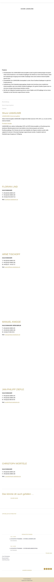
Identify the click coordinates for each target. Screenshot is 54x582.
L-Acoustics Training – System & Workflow (23, 538)
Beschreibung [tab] (5, 101)
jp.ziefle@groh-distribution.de (12, 402)
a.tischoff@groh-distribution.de (12, 267)
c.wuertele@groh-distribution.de (13, 476)
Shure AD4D (14, 498)
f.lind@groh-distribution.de (11, 199)
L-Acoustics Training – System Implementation (23, 548)
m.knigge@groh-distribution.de (12, 334)
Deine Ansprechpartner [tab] (8, 105)
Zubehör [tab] (4, 108)
